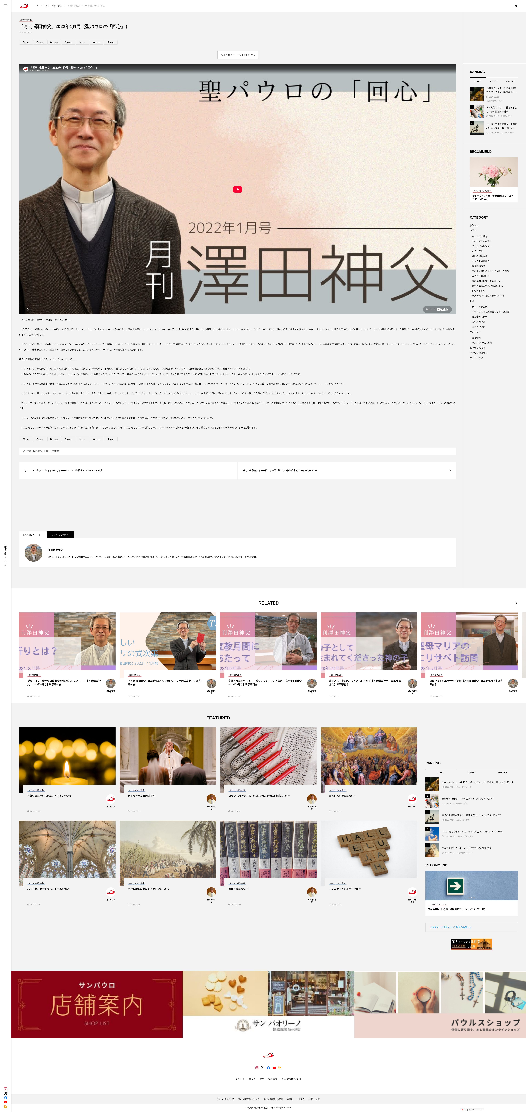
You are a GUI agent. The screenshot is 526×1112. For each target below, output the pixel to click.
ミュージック (478, 326)
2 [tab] (494, 184)
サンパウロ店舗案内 (482, 343)
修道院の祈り (506, 116)
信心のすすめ (478, 290)
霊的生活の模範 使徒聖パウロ (487, 281)
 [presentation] (514, 603)
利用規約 (300, 1099)
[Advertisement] (101, 505)
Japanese (469, 1109)
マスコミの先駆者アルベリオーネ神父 (490, 271)
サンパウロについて (225, 1099)
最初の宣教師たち (481, 276)
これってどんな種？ (482, 241)
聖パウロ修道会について (248, 1099)
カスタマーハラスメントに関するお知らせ (451, 927)
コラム (473, 230)
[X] (5, 1093)
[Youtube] (5, 1102)
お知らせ (474, 225)
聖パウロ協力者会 (478, 353)
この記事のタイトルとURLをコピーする (237, 55)
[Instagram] (5, 1088)
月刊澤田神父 (55, 451)
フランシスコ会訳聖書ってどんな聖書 (490, 312)
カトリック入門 (479, 307)
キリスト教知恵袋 (481, 261)
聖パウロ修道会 (477, 348)
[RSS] (5, 1106)
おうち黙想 (477, 251)
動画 (472, 301)
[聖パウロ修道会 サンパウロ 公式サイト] (24, 6)
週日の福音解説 (479, 256)
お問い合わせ (314, 1099)
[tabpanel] (494, 179)
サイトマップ (476, 358)
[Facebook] (5, 1097)
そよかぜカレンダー (495, 101)
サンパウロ (475, 332)
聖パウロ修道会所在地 (273, 1099)
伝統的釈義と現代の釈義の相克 (487, 286)
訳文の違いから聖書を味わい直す (488, 295)
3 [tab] (496, 184)
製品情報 (476, 338)
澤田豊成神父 (37, 451)
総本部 (290, 1099)
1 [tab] (491, 184)
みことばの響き (507, 132)
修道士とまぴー (479, 316)
